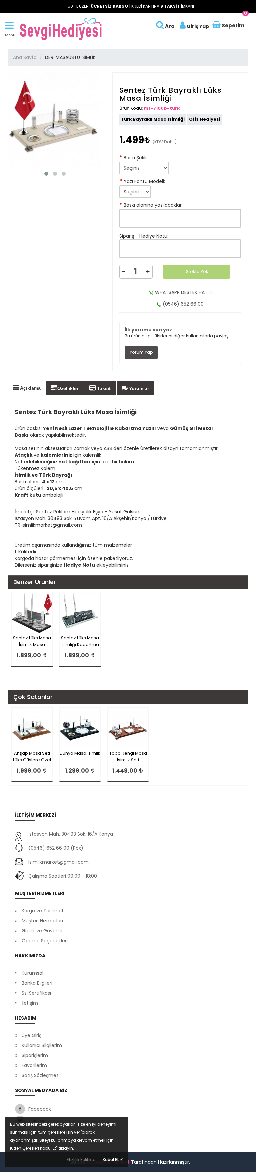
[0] (217, 25)
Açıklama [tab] (30, 388)
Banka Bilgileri (37, 983)
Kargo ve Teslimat (43, 910)
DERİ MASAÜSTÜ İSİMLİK (70, 57)
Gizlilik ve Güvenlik (42, 930)
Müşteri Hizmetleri (42, 920)
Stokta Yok (197, 271)
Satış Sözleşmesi (41, 1075)
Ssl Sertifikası (36, 993)
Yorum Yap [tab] (141, 352)
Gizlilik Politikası (82, 1159)
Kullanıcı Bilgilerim (42, 1045)
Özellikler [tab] (67, 388)
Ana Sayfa (25, 57)
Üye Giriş (31, 1035)
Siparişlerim (35, 1055)
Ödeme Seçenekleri (45, 940)
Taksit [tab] (103, 388)
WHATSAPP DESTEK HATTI (183, 292)
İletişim (30, 1003)
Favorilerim (34, 1065)
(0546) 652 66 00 (183, 304)
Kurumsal (32, 973)
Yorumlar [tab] (138, 388)
